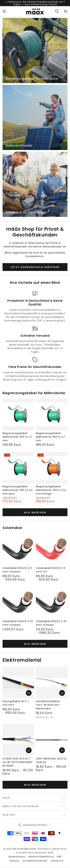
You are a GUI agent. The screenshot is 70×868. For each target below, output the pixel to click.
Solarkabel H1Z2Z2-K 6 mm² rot (50, 569)
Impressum (57, 860)
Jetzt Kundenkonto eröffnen (35, 267)
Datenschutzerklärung (40, 856)
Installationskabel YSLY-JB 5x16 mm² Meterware (48, 704)
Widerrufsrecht (16, 856)
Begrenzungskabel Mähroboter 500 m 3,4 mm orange (51, 490)
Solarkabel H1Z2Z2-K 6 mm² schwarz (17, 569)
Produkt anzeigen (29, 693)
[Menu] (4, 11)
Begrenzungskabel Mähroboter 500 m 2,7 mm (17, 436)
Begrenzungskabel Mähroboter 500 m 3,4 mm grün (18, 490)
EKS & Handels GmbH (24, 848)
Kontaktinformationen (35, 860)
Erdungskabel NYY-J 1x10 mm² (16, 703)
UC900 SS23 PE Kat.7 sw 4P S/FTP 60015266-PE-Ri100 (18, 762)
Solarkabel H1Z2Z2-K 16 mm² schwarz (51, 623)
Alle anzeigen (35, 512)
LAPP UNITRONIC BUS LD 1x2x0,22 (51, 760)
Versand (14, 860)
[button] (56, 11)
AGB (59, 856)
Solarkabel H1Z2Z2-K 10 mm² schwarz (18, 623)
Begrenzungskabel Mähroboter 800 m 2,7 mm (50, 436)
